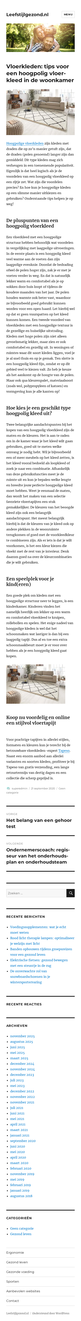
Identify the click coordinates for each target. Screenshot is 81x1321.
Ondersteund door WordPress (50, 1313)
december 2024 (22, 1064)
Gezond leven (20, 1234)
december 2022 (22, 1091)
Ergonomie (15, 1252)
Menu (68, 14)
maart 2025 (19, 1058)
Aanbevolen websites (23, 1291)
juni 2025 (17, 1047)
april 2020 (18, 1157)
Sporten (12, 1281)
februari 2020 (20, 1168)
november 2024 (22, 1069)
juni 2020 (17, 1146)
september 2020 (23, 1141)
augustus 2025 (21, 1042)
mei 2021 (17, 1119)
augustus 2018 (21, 1196)
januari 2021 (19, 1135)
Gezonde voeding (20, 1272)
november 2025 (22, 1036)
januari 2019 (19, 1190)
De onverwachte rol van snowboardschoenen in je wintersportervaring (30, 976)
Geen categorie (22, 1228)
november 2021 (22, 1102)
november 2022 (22, 1097)
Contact (12, 1301)
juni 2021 (17, 1113)
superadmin (20, 788)
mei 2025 (17, 1053)
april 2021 (17, 1124)
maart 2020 (19, 1163)
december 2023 (22, 1075)
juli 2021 (16, 1108)
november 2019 (22, 1174)
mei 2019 (17, 1179)
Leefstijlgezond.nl (27, 14)
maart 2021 (19, 1130)
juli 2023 (17, 1080)
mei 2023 (17, 1086)
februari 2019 (20, 1185)
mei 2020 (17, 1152)
